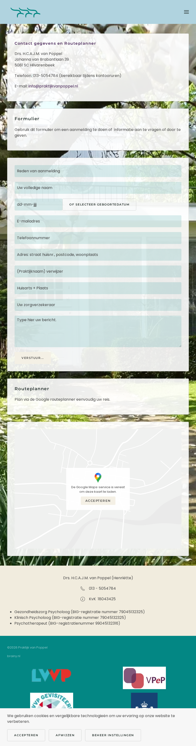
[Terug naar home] (25, 12)
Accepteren (98, 501)
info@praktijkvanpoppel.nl (53, 86)
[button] (186, 12)
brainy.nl (13, 656)
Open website (52, 676)
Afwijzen (65, 735)
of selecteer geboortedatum (99, 204)
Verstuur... (33, 358)
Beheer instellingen (113, 735)
